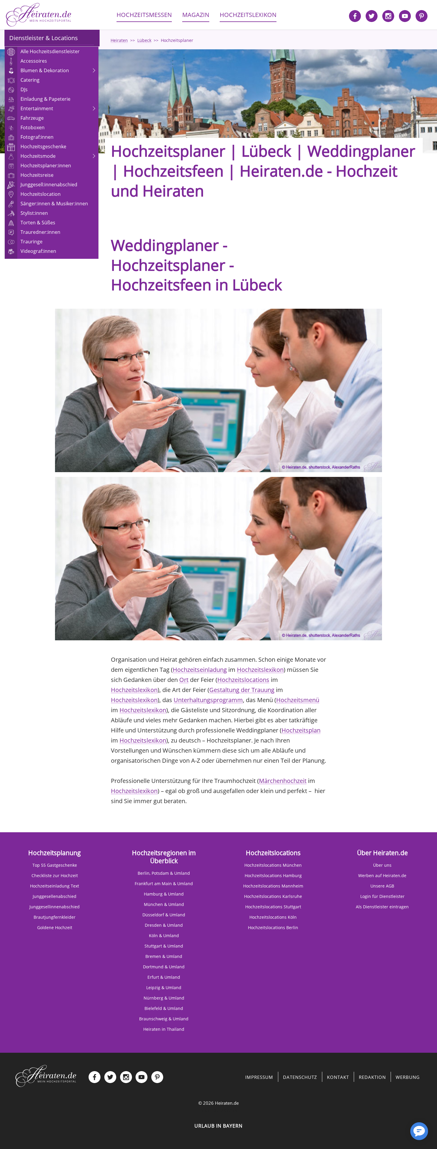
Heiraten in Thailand (163, 1029)
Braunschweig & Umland (163, 1019)
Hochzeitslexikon (260, 670)
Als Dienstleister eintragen (382, 907)
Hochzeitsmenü (297, 700)
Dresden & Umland (164, 925)
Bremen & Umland (163, 956)
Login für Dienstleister (382, 896)
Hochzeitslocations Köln (273, 917)
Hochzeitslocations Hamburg (273, 875)
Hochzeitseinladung (200, 670)
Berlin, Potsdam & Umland (164, 873)
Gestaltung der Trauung (241, 690)
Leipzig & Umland (163, 987)
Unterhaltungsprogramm (208, 700)
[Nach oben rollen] (398, 1134)
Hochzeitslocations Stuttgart (273, 907)
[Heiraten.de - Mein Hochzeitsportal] (38, 15)
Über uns (382, 865)
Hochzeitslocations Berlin (273, 927)
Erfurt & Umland (163, 977)
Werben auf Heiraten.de (382, 875)
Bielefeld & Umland (163, 1008)
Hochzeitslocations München (273, 865)
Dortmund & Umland (164, 967)
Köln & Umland (164, 935)
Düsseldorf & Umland (163, 915)
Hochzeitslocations (243, 680)
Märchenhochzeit (282, 781)
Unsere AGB (382, 886)
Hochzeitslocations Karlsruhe (273, 896)
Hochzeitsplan (301, 730)
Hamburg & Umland (164, 894)
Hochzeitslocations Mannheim (273, 886)
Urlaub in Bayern (218, 1126)
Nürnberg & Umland (164, 998)
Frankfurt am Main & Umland (164, 883)
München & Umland (164, 904)
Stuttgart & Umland (163, 946)
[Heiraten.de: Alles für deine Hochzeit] (45, 1075)
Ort (183, 680)
